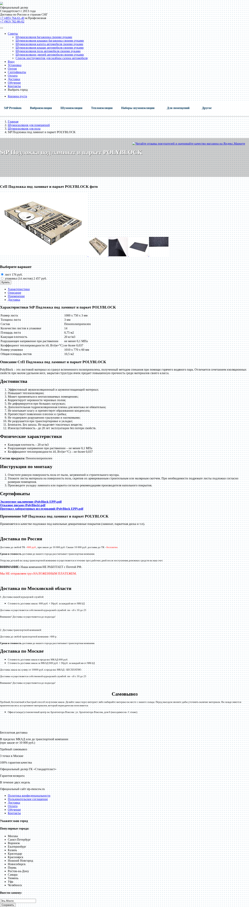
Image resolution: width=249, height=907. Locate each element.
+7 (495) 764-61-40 (12, 18)
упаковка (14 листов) (25, 278)
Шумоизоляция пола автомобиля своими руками (48, 51)
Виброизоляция (41, 108)
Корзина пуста (17, 96)
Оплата (13, 75)
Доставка (14, 79)
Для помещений (178, 108)
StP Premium (12, 108)
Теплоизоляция (102, 108)
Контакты (14, 86)
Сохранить (8, 904)
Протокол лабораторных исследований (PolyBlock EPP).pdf (41, 508)
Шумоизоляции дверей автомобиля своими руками (50, 54)
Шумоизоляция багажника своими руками (44, 37)
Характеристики (19, 289)
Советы (13, 33)
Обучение (14, 82)
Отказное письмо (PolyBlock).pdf (22, 505)
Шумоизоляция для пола (24, 128)
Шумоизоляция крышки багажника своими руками (50, 40)
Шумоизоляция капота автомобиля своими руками (49, 44)
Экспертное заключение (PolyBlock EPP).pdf (31, 501)
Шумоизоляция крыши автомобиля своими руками (50, 47)
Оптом (12, 68)
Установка (14, 65)
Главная (13, 121)
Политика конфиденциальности (29, 795)
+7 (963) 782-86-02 (12, 21)
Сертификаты (17, 72)
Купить (6, 282)
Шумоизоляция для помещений (29, 125)
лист (13, 274)
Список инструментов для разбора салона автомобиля (52, 58)
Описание (14, 292)
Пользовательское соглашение (28, 799)
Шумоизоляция (71, 108)
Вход (11, 61)
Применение (16, 296)
